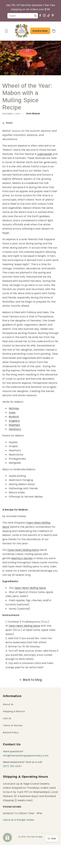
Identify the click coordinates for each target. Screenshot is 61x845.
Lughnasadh (44, 154)
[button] (6, 31)
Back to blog (32, 680)
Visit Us (7, 718)
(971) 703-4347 (12, 766)
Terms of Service (13, 725)
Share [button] (9, 122)
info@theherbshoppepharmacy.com (26, 755)
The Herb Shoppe (34, 837)
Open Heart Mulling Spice (23, 550)
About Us (8, 704)
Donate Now (40, 30)
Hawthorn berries (22, 558)
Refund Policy (11, 732)
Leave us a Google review (18, 820)
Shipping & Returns (14, 711)
